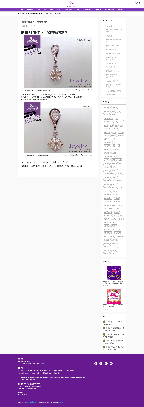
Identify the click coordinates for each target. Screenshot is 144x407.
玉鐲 (112, 254)
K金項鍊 (106, 136)
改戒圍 (121, 219)
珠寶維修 (106, 108)
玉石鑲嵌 (106, 243)
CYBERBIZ (61, 402)
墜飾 (114, 146)
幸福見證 (98, 10)
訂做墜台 (111, 236)
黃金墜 (115, 247)
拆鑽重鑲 (106, 250)
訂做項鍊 (106, 191)
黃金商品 (106, 167)
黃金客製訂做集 (111, 67)
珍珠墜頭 (114, 222)
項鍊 (119, 146)
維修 (119, 111)
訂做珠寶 (114, 108)
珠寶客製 (119, 181)
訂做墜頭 (106, 202)
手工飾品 (114, 177)
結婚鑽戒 (106, 160)
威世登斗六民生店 (109, 149)
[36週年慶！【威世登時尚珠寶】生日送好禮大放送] (114, 296)
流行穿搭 (113, 139)
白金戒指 (121, 132)
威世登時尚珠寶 (108, 118)
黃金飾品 (117, 142)
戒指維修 (106, 226)
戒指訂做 (116, 208)
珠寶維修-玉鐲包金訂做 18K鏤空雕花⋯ (112, 323)
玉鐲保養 (120, 205)
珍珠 (120, 188)
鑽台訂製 (106, 195)
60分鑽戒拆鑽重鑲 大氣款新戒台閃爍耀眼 (113, 335)
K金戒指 (115, 128)
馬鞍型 (121, 122)
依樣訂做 (106, 163)
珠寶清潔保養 (115, 243)
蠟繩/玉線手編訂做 (112, 71)
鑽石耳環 (106, 184)
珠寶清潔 (114, 188)
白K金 (119, 229)
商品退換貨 (35, 373)
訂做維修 (114, 226)
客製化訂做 (107, 128)
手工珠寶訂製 (108, 215)
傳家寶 (113, 205)
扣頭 (120, 215)
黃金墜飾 (114, 163)
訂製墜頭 (114, 184)
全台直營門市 (22, 371)
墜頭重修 (106, 240)
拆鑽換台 (106, 222)
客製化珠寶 (107, 229)
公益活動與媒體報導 (113, 53)
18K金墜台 (119, 236)
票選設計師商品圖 (112, 63)
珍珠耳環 (106, 156)
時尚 (115, 122)
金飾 (120, 163)
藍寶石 (113, 111)
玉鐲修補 (106, 111)
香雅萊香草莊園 (109, 10)
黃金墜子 (106, 254)
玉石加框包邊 (115, 202)
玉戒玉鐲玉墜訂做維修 (113, 91)
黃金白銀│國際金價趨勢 (113, 40)
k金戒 (114, 132)
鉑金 (114, 229)
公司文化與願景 (45, 371)
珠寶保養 (106, 188)
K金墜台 (113, 250)
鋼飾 (121, 125)
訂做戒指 (119, 174)
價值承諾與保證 (57, 371)
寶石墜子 (106, 115)
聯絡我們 (121, 10)
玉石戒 (106, 125)
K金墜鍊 (106, 219)
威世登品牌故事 (33, 371)
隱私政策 (56, 373)
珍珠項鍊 (106, 153)
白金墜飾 (121, 136)
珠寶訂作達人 (108, 122)
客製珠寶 (106, 177)
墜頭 (112, 174)
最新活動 (109, 26)
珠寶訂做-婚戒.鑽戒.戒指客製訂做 (113, 76)
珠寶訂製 (106, 205)
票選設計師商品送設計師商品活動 (113, 58)
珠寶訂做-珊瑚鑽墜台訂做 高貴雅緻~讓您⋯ (113, 329)
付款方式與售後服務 (24, 373)
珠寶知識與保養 (111, 49)
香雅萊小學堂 (110, 94)
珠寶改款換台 (108, 198)
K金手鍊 (113, 153)
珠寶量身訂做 (108, 233)
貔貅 (111, 125)
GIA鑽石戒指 (108, 208)
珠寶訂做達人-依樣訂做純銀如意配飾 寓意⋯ (113, 348)
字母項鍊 (114, 191)
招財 (116, 125)
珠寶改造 (114, 195)
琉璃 (116, 118)
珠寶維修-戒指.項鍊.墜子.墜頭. (113, 85)
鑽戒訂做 (113, 219)
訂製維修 (106, 174)
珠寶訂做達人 (108, 142)
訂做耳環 (117, 198)
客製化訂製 (117, 233)
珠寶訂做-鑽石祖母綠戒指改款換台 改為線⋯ (113, 342)
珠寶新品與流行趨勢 (113, 46)
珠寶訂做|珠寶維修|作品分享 (114, 30)
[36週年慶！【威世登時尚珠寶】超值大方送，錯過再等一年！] (114, 273)
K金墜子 (113, 136)
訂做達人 (114, 167)
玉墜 (112, 181)
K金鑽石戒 (107, 132)
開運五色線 (107, 146)
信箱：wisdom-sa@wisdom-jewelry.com (31, 364)
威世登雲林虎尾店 (116, 160)
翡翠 (115, 215)
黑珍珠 (113, 115)
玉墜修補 (114, 240)
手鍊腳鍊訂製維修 (112, 81)
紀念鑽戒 (114, 156)
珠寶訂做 (106, 181)
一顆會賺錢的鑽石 (69, 371)
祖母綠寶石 (107, 247)
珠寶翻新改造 (108, 212)
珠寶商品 (119, 149)
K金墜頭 (106, 139)
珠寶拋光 (106, 170)
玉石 (105, 236)
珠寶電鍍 (114, 170)
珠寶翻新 (117, 212)
